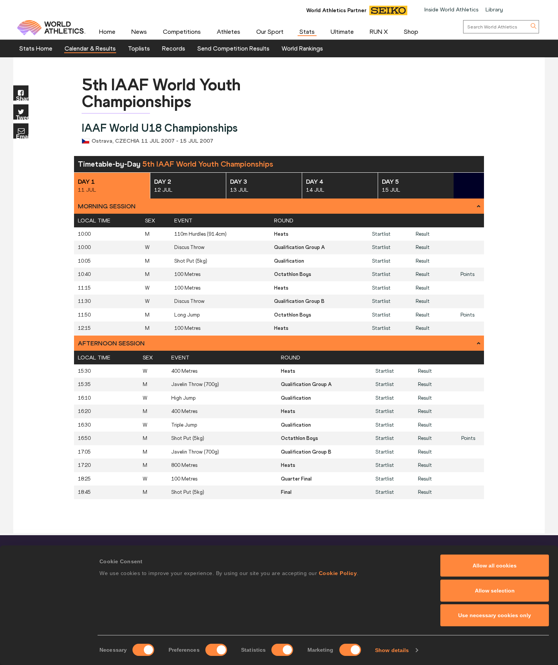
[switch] (216, 650)
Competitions (182, 31)
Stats (307, 31)
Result (423, 234)
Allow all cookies (495, 566)
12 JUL (163, 185)
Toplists (139, 48)
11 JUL (87, 185)
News (139, 31)
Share (22, 98)
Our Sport (270, 31)
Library (494, 9)
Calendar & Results (90, 48)
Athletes (228, 31)
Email (22, 136)
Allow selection (495, 591)
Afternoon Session (111, 343)
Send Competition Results (233, 48)
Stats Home (35, 48)
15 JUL (391, 185)
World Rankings (302, 48)
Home (107, 31)
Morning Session (107, 206)
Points (467, 274)
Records (173, 48)
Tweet (22, 117)
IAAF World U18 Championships (160, 128)
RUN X (379, 31)
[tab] (279, 206)
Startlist (381, 234)
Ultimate (342, 31)
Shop (411, 31)
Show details (392, 650)
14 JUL (315, 185)
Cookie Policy (338, 573)
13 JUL (239, 185)
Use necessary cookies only (494, 615)
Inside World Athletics (451, 9)
